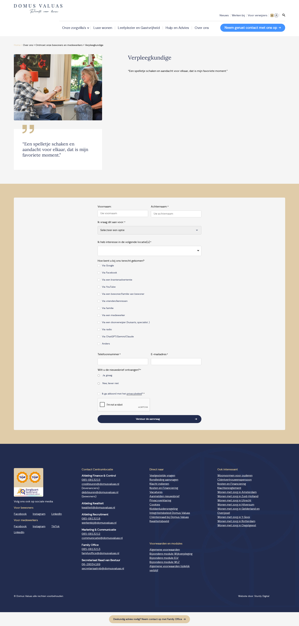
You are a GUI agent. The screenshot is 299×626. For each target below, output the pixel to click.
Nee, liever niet (110, 383)
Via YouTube (109, 287)
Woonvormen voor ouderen (234, 475)
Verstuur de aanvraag (148, 419)
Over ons (202, 27)
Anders (106, 344)
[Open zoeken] (282, 15)
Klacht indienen (159, 483)
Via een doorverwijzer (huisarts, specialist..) (126, 322)
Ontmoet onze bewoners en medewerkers (59, 45)
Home (17, 45)
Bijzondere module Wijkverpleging (171, 553)
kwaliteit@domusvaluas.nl (98, 507)
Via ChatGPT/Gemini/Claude (118, 336)
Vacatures (156, 492)
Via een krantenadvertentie (117, 280)
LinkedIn (56, 514)
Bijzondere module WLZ (165, 562)
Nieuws (224, 15)
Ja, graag (107, 375)
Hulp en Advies (177, 27)
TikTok (55, 526)
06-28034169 (91, 564)
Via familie (108, 308)
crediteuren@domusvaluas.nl (100, 484)
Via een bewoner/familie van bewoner (123, 294)
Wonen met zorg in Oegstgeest (236, 525)
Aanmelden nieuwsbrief (164, 496)
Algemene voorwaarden (165, 549)
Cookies (155, 504)
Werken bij (238, 15)
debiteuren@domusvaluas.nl (100, 492)
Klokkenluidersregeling (164, 508)
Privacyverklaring (160, 500)
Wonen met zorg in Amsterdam (237, 492)
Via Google (108, 265)
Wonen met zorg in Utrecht (234, 500)
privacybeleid (134, 394)
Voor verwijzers (257, 15)
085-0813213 (91, 549)
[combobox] (147, 251)
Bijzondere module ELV (164, 558)
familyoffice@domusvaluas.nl (100, 553)
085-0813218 (91, 518)
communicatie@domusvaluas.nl (102, 538)
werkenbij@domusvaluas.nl (99, 522)
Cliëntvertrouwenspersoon (234, 479)
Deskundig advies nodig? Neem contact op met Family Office (147, 619)
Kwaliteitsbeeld (159, 521)
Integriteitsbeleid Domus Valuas (170, 513)
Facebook (20, 514)
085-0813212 (91, 533)
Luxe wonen (102, 27)
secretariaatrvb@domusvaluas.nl (103, 568)
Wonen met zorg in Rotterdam (236, 521)
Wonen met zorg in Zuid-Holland (237, 496)
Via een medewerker (113, 315)
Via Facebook (109, 273)
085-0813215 (91, 479)
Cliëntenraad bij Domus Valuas (169, 517)
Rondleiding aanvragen (164, 479)
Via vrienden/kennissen (115, 301)
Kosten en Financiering (164, 488)
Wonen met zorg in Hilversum (235, 504)
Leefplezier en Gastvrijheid (139, 27)
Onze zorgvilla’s (74, 27)
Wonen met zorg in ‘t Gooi (233, 517)
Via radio (107, 329)
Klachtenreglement (229, 488)
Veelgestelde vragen (162, 475)
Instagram (39, 514)
